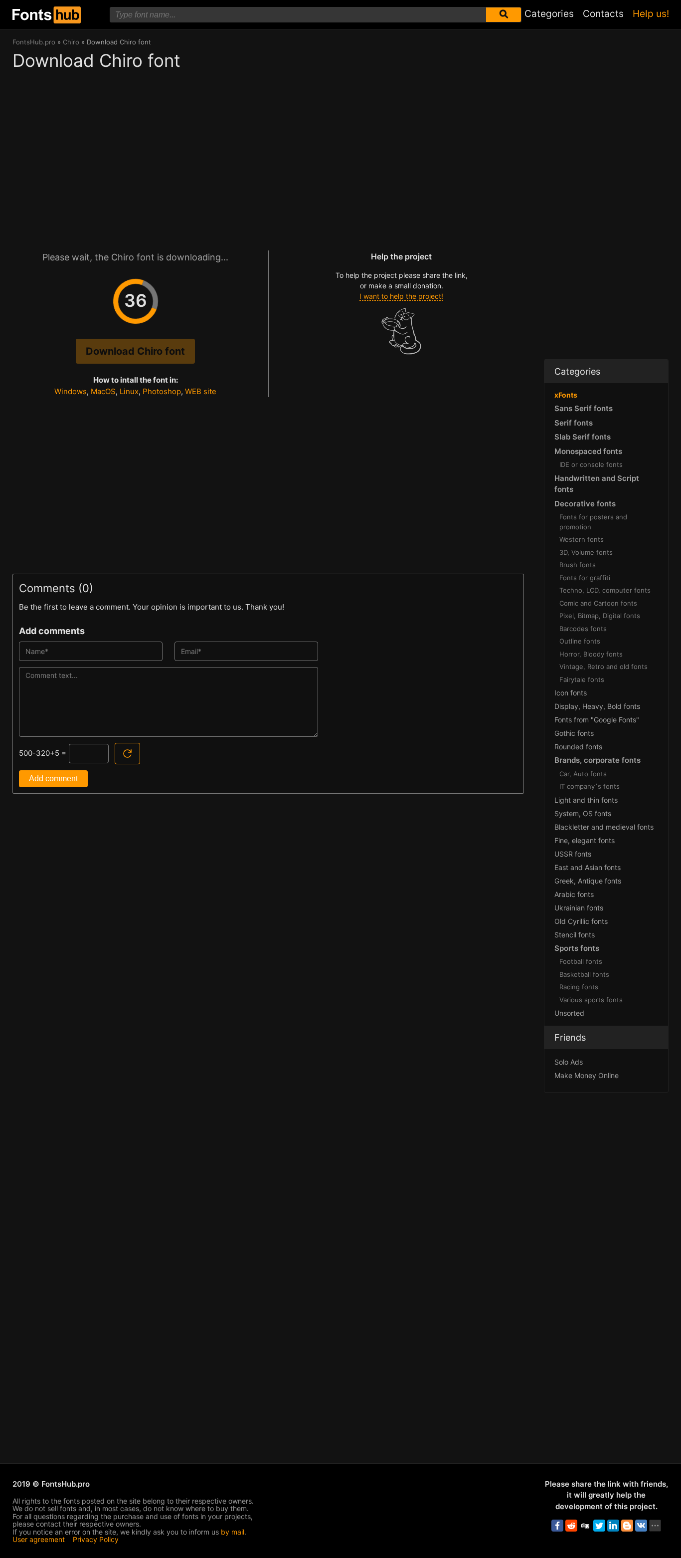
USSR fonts (572, 854)
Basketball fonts (584, 974)
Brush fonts (577, 565)
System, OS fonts (582, 813)
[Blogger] (627, 1526)
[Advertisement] (268, 155)
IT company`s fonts (589, 786)
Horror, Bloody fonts (591, 654)
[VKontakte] (641, 1526)
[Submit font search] (503, 14)
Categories (549, 13)
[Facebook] (557, 1526)
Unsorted (569, 1013)
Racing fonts (578, 987)
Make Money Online (586, 1075)
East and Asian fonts (587, 867)
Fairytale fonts (581, 679)
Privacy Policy (96, 1539)
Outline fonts (579, 641)
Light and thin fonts (586, 800)
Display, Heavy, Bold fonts (597, 706)
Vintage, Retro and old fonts (603, 666)
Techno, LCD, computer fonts (605, 590)
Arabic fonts (574, 894)
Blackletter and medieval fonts (604, 827)
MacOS (103, 391)
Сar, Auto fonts (583, 774)
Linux (129, 391)
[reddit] (571, 1526)
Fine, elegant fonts (584, 840)
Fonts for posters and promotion (593, 522)
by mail (232, 1532)
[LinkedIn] (613, 1526)
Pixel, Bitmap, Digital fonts (599, 616)
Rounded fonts (578, 746)
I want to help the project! (401, 296)
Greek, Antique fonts (587, 881)
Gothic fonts (574, 733)
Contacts (603, 13)
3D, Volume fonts (586, 552)
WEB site (200, 391)
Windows (70, 391)
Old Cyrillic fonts (581, 921)
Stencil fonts (574, 934)
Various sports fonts (591, 1000)
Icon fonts (570, 692)
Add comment (53, 778)
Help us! (651, 13)
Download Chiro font (135, 351)
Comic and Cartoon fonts (598, 603)
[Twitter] (599, 1526)
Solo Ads (568, 1062)
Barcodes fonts (583, 629)
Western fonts (581, 539)
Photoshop (162, 391)
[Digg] (585, 1526)
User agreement (38, 1539)
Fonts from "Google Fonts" (596, 719)
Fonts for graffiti (584, 578)
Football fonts (580, 961)
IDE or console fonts (591, 464)
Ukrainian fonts (578, 907)
